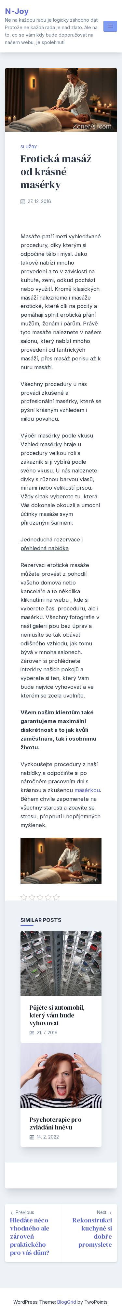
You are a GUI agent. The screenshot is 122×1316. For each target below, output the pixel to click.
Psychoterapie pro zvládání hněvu (55, 1123)
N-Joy (17, 11)
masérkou (86, 790)
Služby (28, 146)
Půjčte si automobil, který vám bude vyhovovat (57, 1015)
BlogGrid (66, 1302)
